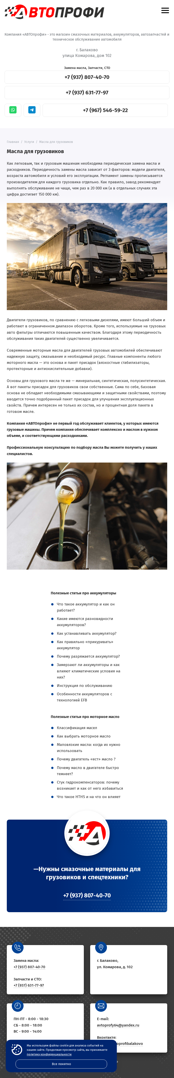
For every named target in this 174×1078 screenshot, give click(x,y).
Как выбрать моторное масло (84, 736)
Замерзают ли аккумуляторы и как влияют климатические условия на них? (88, 670)
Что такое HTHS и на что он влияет (89, 796)
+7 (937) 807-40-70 (87, 77)
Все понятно (61, 1064)
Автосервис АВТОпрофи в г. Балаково (54, 12)
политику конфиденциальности (49, 1054)
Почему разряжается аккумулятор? (88, 656)
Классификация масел (77, 727)
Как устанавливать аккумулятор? (86, 633)
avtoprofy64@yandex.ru (118, 1025)
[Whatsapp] (13, 110)
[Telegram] (32, 110)
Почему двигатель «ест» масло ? (86, 759)
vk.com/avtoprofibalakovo (120, 1043)
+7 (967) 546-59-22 (105, 110)
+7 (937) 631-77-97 (87, 92)
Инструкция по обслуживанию (84, 685)
